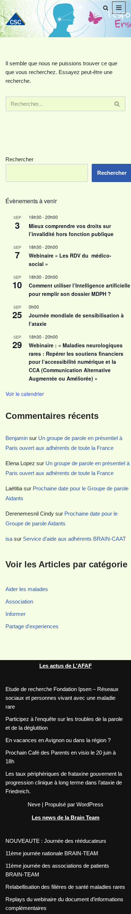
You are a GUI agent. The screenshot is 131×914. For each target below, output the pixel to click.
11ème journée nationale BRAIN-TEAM (51, 853)
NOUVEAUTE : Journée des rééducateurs (55, 841)
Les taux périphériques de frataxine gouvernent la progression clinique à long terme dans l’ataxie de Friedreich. (63, 782)
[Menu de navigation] (119, 7)
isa (8, 539)
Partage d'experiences (32, 626)
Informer (15, 614)
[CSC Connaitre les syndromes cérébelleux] (18, 18)
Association (19, 601)
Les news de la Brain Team (65, 817)
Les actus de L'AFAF (65, 666)
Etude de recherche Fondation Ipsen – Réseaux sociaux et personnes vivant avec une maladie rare (62, 698)
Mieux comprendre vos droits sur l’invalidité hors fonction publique (71, 230)
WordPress (89, 804)
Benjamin (16, 438)
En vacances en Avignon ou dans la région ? (58, 740)
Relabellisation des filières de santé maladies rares (65, 887)
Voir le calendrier (24, 393)
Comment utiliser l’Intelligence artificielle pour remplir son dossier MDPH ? (79, 289)
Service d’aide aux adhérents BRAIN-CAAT (74, 539)
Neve (34, 804)
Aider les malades (26, 589)
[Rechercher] (105, 8)
